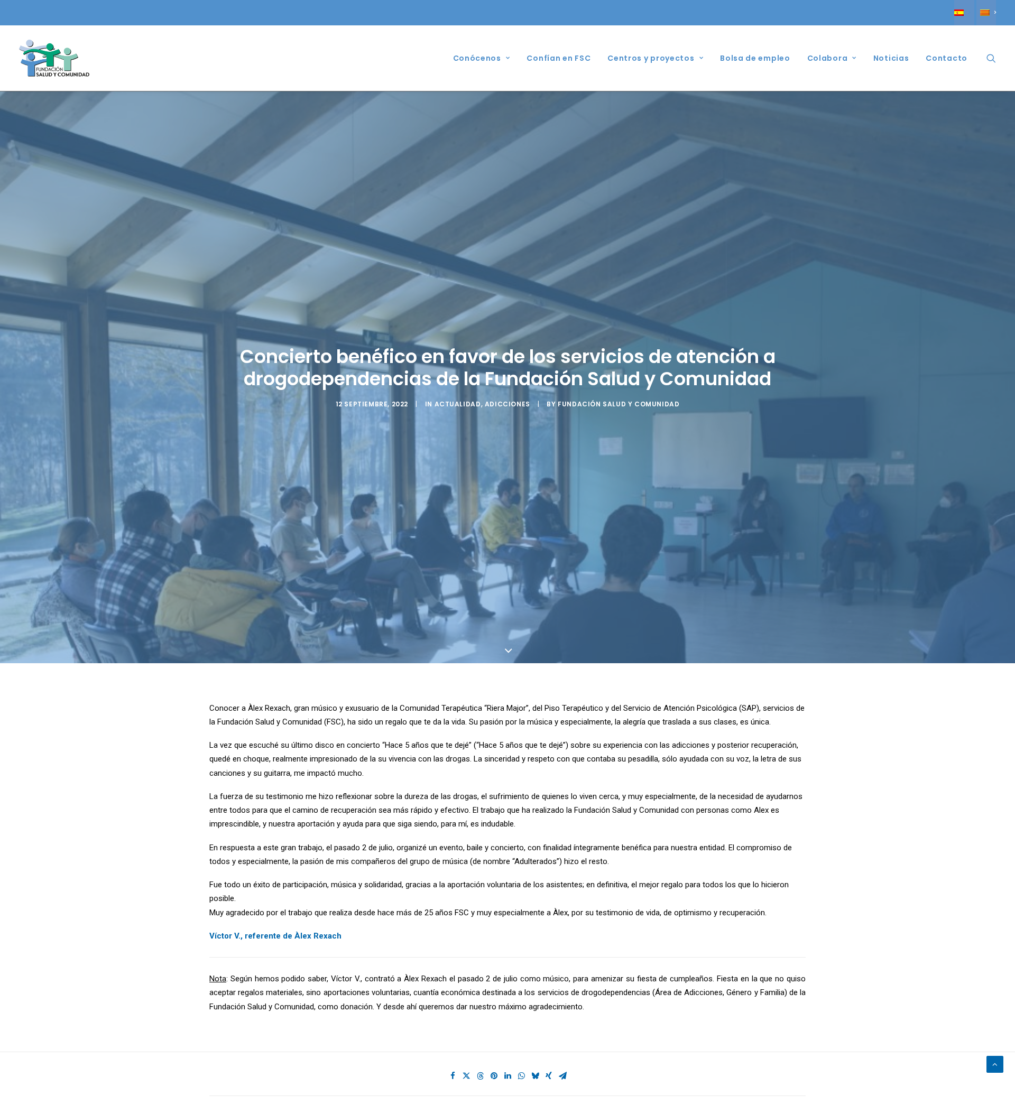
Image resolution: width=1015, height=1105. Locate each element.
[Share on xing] (548, 1076)
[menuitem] (964, 12)
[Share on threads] (480, 1076)
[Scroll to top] (994, 1064)
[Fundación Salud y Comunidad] (54, 58)
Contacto (946, 58)
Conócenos (477, 58)
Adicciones (507, 404)
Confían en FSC (558, 58)
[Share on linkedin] (507, 1076)
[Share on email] (562, 1076)
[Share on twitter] (466, 1076)
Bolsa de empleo (755, 58)
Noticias (891, 58)
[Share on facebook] (452, 1076)
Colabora (827, 58)
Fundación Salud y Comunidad (618, 404)
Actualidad (458, 404)
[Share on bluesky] (535, 1076)
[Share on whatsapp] (521, 1076)
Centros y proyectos (650, 58)
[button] (991, 58)
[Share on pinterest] (493, 1076)
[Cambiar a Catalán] (986, 12)
